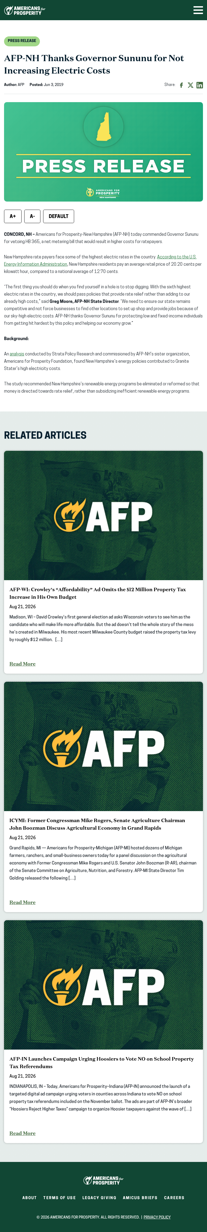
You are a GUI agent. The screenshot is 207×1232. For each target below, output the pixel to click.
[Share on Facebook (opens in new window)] (181, 85)
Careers (174, 1200)
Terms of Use (59, 1198)
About (29, 1198)
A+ (13, 216)
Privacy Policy (157, 1218)
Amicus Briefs (140, 1200)
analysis (17, 354)
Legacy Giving (99, 1198)
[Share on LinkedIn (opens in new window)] (199, 85)
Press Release (22, 41)
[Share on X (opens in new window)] (190, 85)
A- (32, 216)
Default (58, 216)
